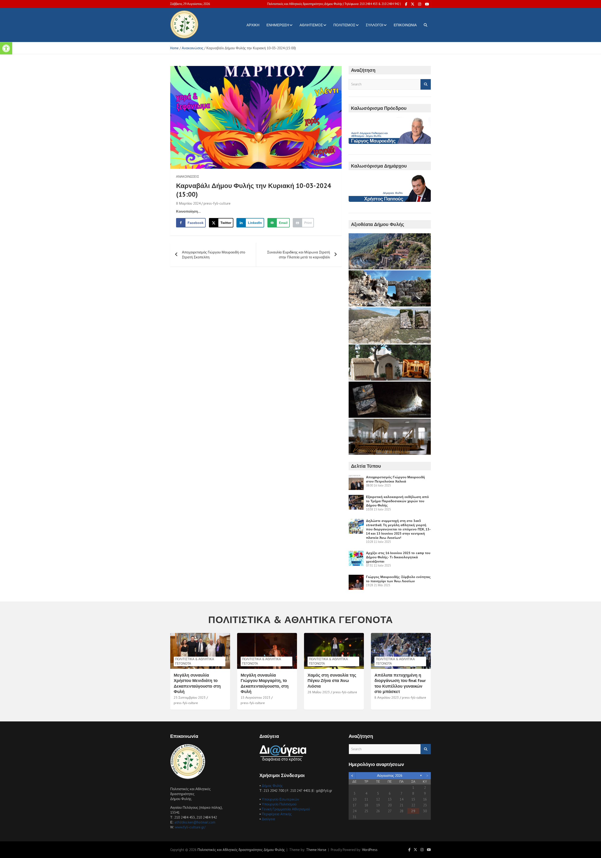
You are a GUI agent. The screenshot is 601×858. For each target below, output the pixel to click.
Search (425, 84)
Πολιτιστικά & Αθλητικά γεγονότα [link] (194, 661)
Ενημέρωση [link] (277, 25)
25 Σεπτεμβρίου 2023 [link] (190, 697)
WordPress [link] (370, 849)
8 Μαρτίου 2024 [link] (188, 203)
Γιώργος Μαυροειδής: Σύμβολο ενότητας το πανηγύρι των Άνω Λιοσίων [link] (398, 579)
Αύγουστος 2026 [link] (389, 775)
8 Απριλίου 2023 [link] (386, 697)
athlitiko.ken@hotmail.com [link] (194, 822)
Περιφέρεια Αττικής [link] (277, 814)
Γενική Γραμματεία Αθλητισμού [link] (286, 809)
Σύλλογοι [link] (374, 25)
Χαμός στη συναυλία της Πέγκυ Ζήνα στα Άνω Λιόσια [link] (332, 680)
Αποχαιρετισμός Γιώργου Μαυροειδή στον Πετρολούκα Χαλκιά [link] (395, 479)
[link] (6, 48)
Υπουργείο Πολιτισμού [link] (279, 804)
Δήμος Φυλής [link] (272, 785)
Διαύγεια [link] (268, 819)
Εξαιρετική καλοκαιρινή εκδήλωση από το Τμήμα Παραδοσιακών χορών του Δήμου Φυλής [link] (397, 501)
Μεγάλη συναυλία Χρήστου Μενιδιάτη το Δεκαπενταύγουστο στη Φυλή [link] (197, 683)
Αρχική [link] (253, 25)
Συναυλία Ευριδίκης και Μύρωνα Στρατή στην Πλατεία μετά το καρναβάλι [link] (298, 254)
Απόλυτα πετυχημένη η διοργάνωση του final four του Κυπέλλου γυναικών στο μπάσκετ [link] (400, 683)
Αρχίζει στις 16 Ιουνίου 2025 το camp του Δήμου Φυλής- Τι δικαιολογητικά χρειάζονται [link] (398, 557)
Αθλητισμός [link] (311, 25)
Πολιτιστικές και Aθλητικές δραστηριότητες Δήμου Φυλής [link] (241, 849)
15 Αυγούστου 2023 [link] (255, 697)
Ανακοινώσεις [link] (187, 177)
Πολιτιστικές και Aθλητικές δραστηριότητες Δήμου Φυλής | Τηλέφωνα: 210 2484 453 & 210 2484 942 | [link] (334, 4)
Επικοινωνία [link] (405, 25)
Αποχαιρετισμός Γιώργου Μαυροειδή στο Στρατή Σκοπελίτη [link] (213, 254)
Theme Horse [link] (316, 849)
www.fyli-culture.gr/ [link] (190, 827)
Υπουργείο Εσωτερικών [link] (280, 799)
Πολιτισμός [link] (344, 25)
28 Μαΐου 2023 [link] (319, 692)
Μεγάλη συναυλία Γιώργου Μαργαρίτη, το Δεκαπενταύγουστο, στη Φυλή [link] (265, 683)
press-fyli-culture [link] (217, 203)
